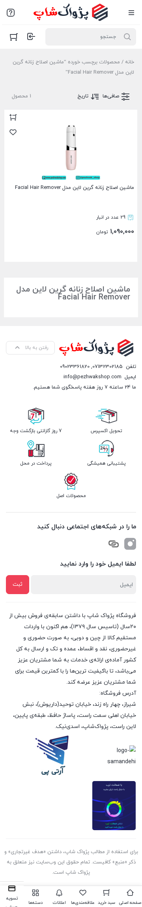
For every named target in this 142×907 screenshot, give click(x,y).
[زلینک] (114, 544)
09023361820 (75, 366)
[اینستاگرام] (130, 544)
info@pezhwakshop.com (92, 377)
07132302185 (107, 366)
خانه (129, 62)
